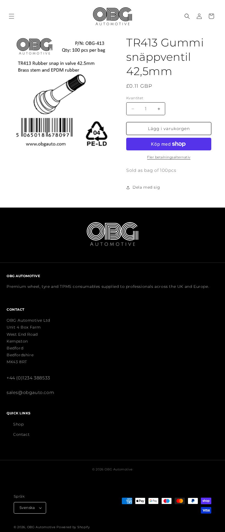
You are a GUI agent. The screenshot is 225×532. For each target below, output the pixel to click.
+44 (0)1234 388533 (28, 378)
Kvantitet (135, 98)
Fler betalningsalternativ (168, 157)
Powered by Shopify (73, 527)
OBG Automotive (41, 527)
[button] (11, 16)
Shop (18, 424)
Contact (21, 434)
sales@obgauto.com (30, 392)
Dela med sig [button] (146, 187)
